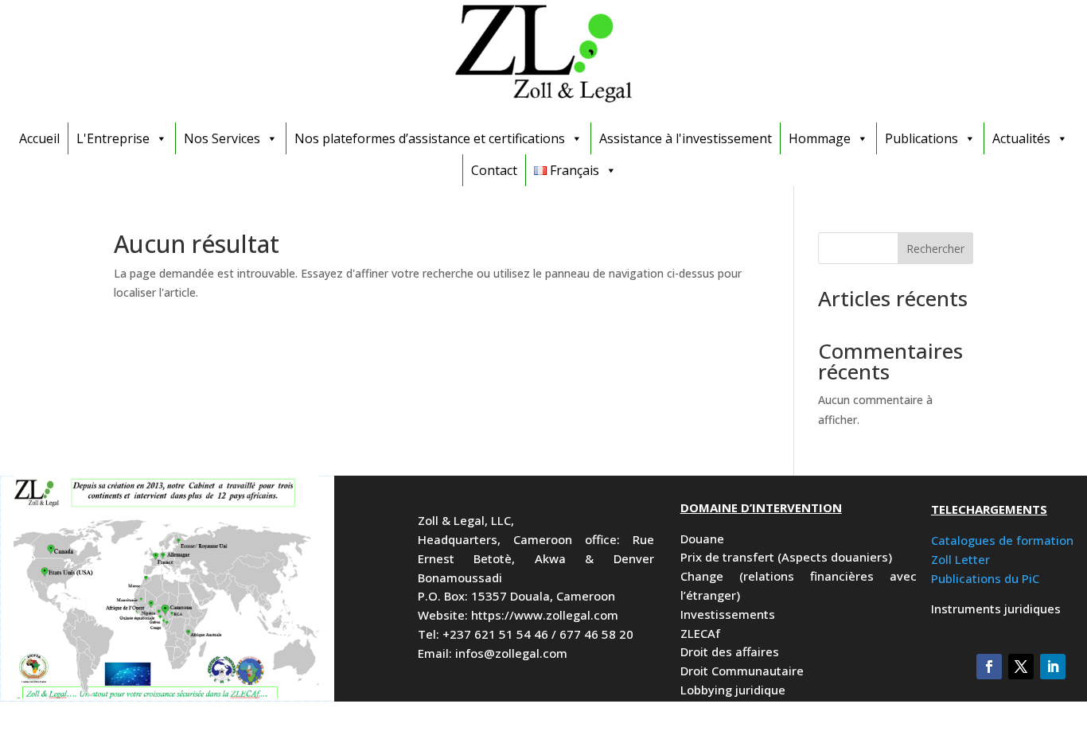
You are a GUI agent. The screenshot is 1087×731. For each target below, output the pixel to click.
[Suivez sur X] (1021, 666)
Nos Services (222, 138)
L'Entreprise (113, 138)
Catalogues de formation (1002, 540)
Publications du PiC (985, 578)
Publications (921, 138)
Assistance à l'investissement (685, 138)
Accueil (39, 138)
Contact (494, 170)
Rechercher (935, 248)
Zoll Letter (960, 559)
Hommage (820, 138)
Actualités (1021, 138)
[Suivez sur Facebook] (989, 666)
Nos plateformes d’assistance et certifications (429, 138)
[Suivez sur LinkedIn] (1053, 666)
